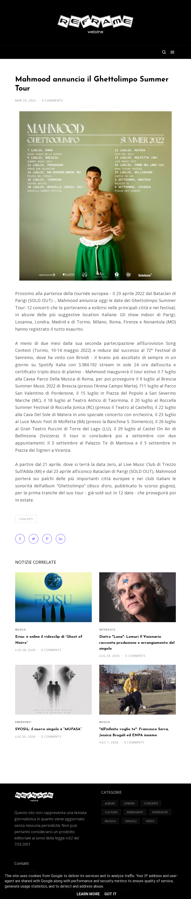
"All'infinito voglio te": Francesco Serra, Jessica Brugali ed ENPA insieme (134, 732)
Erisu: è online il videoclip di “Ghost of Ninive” (48, 640)
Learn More (88, 894)
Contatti (21, 863)
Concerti (26, 519)
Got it (110, 894)
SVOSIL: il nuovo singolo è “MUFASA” (48, 729)
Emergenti (23, 722)
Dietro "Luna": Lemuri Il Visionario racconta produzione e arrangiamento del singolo (136, 643)
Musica (20, 629)
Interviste (107, 629)
